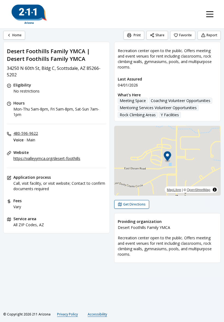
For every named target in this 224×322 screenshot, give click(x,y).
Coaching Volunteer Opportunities (180, 100)
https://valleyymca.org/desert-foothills (46, 158)
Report (212, 35)
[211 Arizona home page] (29, 14)
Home (17, 35)
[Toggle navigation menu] (209, 14)
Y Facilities (170, 114)
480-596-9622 (25, 133)
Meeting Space (133, 100)
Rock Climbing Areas (138, 114)
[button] (167, 157)
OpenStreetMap (198, 189)
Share (159, 35)
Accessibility (97, 314)
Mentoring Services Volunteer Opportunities (158, 107)
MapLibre (174, 189)
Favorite (185, 35)
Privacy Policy (67, 314)
